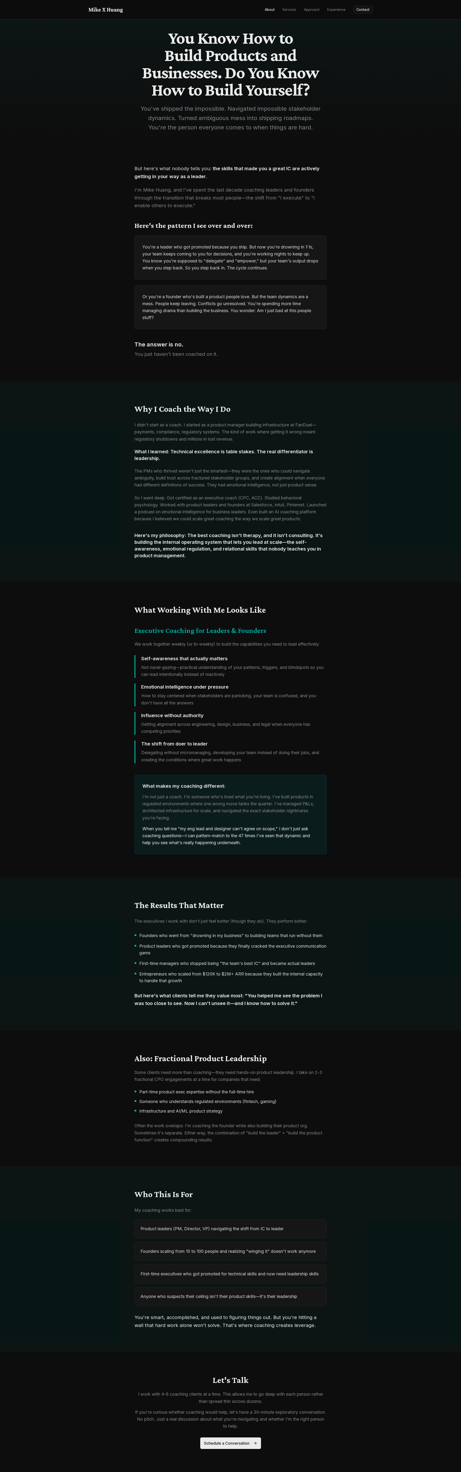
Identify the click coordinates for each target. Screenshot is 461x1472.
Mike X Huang (105, 9)
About (270, 9)
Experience (336, 9)
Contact (363, 9)
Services (289, 9)
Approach (312, 9)
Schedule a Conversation (226, 1443)
